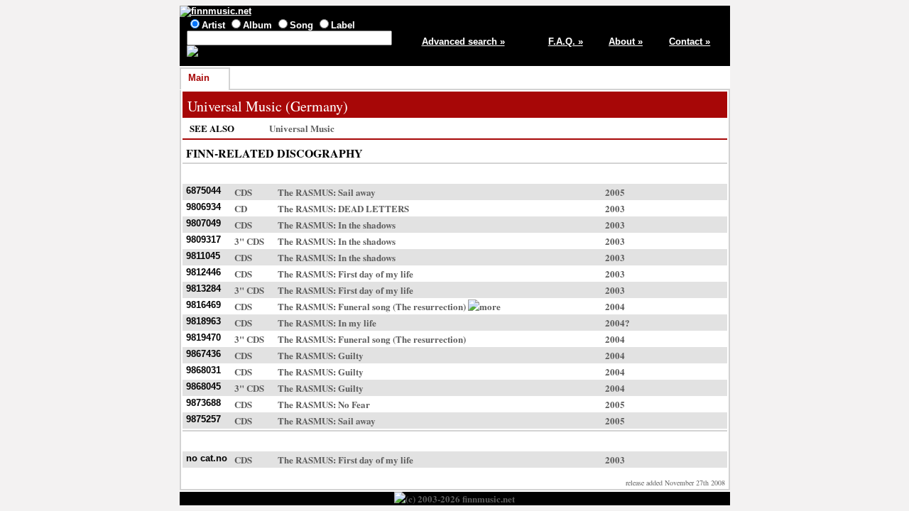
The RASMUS (305, 192)
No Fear (354, 404)
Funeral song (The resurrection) (402, 306)
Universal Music (301, 128)
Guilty (351, 355)
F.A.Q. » (565, 41)
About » (626, 41)
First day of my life (375, 273)
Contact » (689, 41)
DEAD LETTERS (373, 208)
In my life (357, 322)
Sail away (357, 192)
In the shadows (367, 224)
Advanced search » (463, 41)
